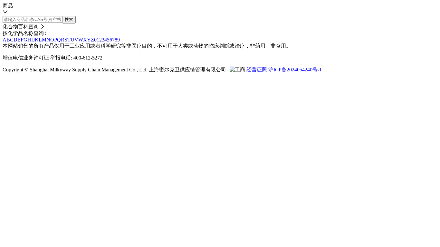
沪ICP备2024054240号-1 (295, 69)
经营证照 (256, 69)
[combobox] (220, 9)
